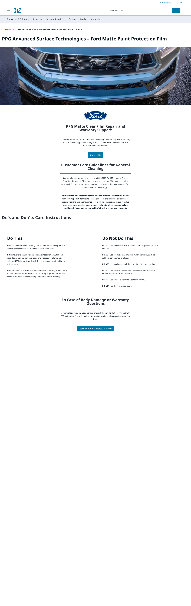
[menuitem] (18, 19)
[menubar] (53, 19)
